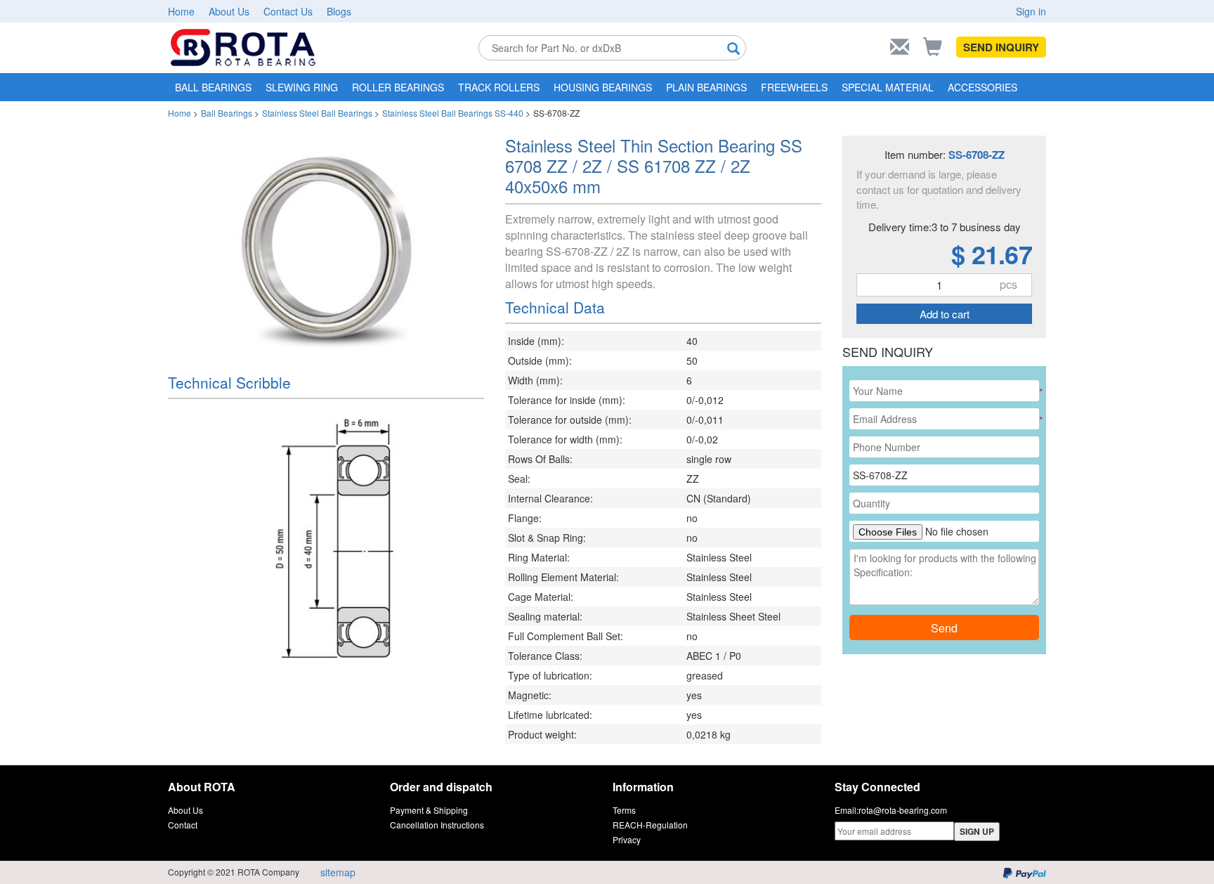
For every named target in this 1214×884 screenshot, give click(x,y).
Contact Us (288, 11)
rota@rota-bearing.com (903, 810)
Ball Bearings (226, 113)
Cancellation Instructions (437, 825)
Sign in (1031, 11)
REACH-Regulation (650, 825)
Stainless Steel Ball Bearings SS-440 (452, 113)
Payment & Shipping (429, 810)
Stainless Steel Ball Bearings (317, 113)
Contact (182, 825)
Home (181, 11)
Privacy (627, 839)
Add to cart (945, 313)
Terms (624, 810)
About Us (229, 11)
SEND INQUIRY (1001, 47)
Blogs (339, 11)
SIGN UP (977, 831)
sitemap (337, 872)
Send (944, 628)
